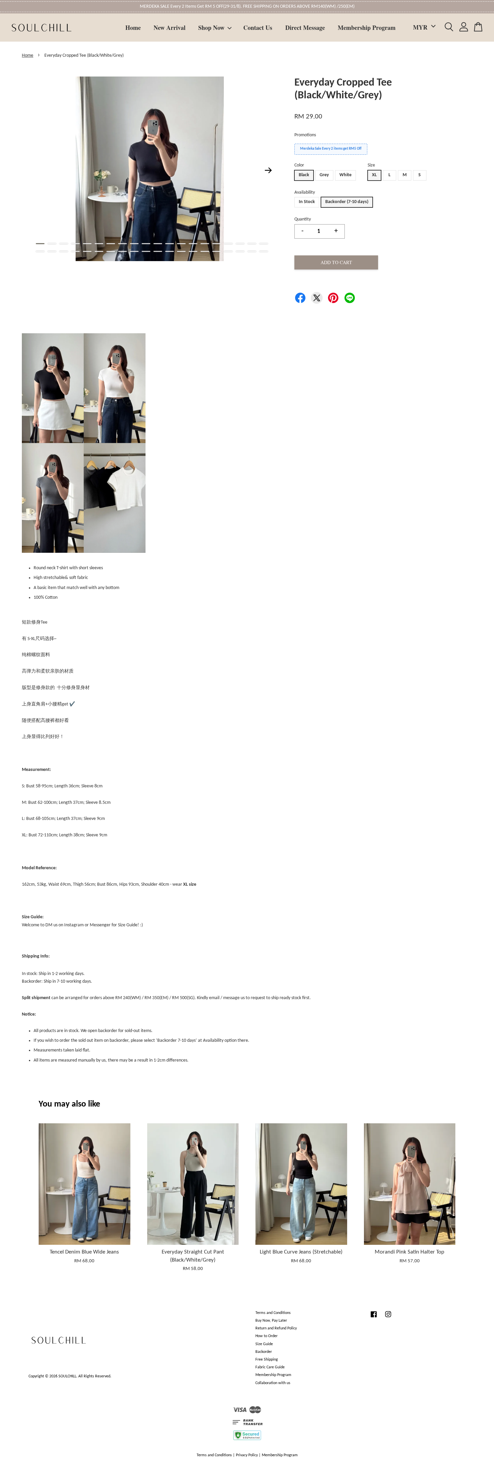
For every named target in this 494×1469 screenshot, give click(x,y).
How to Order (266, 1336)
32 (169, 251)
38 (240, 251)
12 (169, 243)
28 (122, 251)
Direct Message (305, 27)
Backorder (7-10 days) (346, 201)
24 (75, 251)
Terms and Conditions (273, 1313)
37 (228, 251)
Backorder (263, 1352)
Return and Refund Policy (276, 1328)
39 (252, 251)
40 (263, 251)
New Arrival (170, 27)
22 (52, 251)
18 (240, 243)
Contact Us (257, 27)
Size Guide (264, 1344)
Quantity (302, 219)
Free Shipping (266, 1360)
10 (146, 243)
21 (40, 251)
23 (63, 251)
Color (299, 165)
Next (268, 170)
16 (216, 243)
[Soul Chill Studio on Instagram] (388, 1318)
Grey (324, 175)
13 (181, 243)
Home (133, 27)
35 (205, 251)
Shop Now (211, 27)
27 (111, 251)
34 (193, 251)
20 (263, 243)
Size (371, 165)
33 (181, 251)
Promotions (305, 135)
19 (252, 243)
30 (146, 251)
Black (304, 175)
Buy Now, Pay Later (271, 1321)
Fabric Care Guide (270, 1367)
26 (99, 251)
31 (158, 251)
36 (216, 251)
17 (228, 243)
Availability (304, 192)
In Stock (307, 201)
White (345, 175)
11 (158, 243)
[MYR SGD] (423, 27)
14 (193, 243)
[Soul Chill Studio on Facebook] (373, 1318)
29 (134, 251)
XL (374, 175)
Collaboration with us (272, 1383)
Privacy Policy (247, 1455)
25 (87, 251)
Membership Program (367, 27)
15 (205, 243)
